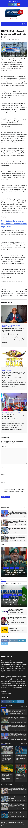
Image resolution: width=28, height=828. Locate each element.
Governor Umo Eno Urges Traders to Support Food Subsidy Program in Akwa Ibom (13, 330)
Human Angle (6, 568)
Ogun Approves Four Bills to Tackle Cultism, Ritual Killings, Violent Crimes (7, 777)
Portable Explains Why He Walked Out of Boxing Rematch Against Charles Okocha (16, 719)
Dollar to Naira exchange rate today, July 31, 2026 (17, 529)
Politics (10, 326)
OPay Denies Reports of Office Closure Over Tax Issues (15, 610)
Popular (9, 370)
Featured (14, 281)
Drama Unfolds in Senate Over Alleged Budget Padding (13, 415)
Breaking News (5, 325)
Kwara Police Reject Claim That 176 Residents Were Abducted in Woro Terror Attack (16, 727)
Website (3, 482)
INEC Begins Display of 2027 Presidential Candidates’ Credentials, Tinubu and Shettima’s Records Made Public (17, 513)
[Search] (25, 24)
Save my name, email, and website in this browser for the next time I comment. (14, 490)
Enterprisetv (21, 40)
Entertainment (11, 369)
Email (3, 474)
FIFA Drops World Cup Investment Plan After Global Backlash (16, 710)
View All (23, 507)
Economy (9, 281)
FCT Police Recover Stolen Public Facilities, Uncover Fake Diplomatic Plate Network (16, 537)
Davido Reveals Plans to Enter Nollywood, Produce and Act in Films (21, 757)
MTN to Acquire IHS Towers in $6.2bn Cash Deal (15, 627)
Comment (4, 446)
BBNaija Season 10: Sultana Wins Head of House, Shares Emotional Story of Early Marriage (13, 373)
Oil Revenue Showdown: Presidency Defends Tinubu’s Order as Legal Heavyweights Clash (17, 619)
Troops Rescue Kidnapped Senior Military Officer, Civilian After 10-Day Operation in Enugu (17, 521)
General (19, 281)
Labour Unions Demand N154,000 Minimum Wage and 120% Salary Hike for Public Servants (14, 600)
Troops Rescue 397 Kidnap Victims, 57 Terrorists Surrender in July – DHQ (14, 571)
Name (3, 467)
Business (12, 325)
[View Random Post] (22, 24)
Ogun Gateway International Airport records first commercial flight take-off (14, 224)
